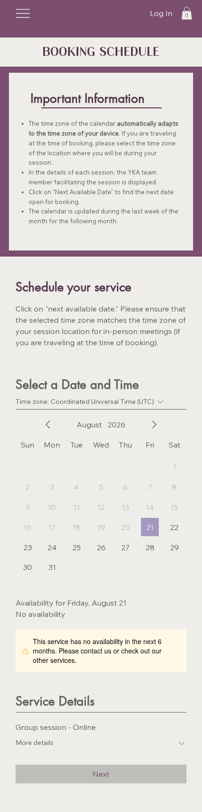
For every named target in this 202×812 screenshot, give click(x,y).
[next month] (154, 424)
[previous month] (48, 424)
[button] (186, 13)
